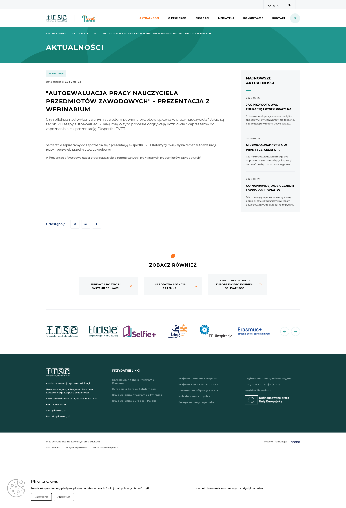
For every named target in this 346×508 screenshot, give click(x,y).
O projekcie (177, 18)
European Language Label (196, 402)
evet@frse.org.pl (56, 410)
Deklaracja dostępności (105, 447)
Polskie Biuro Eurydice (194, 396)
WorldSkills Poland (258, 390)
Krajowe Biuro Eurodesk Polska (134, 401)
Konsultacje (253, 18)
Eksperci (202, 18)
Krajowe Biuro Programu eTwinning (137, 395)
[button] (96, 224)
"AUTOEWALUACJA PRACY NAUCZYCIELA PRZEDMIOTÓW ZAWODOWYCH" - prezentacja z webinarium (152, 34)
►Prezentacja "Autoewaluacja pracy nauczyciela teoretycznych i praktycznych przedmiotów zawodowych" (123, 157)
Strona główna (56, 34)
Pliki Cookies (53, 447)
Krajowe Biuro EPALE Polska (198, 384)
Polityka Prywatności (76, 447)
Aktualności (149, 18)
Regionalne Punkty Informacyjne (268, 378)
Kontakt (279, 18)
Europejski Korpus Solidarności (134, 389)
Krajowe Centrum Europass (197, 378)
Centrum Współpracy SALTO (198, 390)
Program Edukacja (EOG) (262, 384)
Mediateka (226, 18)
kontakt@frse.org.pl (58, 416)
